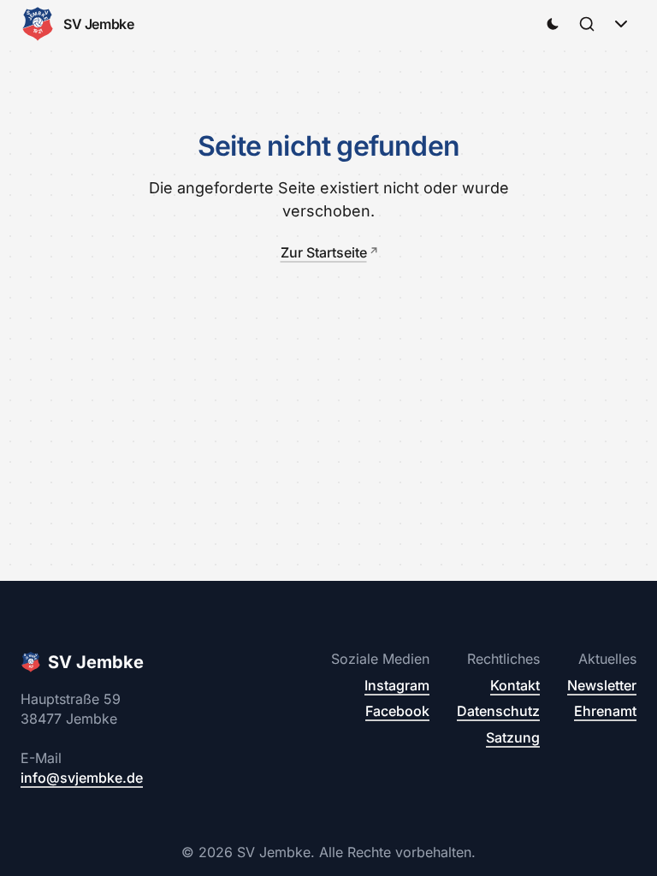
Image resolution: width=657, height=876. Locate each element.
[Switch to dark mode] (552, 24)
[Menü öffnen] (621, 24)
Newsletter (601, 685)
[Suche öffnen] (586, 24)
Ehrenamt (605, 710)
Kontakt (515, 685)
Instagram (396, 685)
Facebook (397, 710)
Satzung (513, 737)
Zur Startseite (324, 252)
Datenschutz (498, 710)
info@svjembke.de (82, 777)
